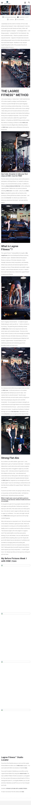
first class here (15, 411)
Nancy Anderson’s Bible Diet (13, 186)
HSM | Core (25, 122)
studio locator (23, 773)
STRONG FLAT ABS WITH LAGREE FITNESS (16, 788)
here (26, 768)
